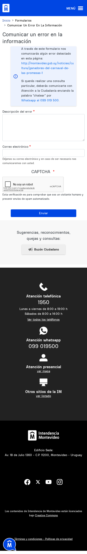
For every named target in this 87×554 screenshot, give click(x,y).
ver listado (43, 396)
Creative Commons (46, 515)
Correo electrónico (15, 147)
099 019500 (43, 346)
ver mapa (43, 371)
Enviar (43, 213)
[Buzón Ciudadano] (43, 249)
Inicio (6, 20)
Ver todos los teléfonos (43, 319)
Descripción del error (17, 111)
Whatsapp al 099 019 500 (40, 100)
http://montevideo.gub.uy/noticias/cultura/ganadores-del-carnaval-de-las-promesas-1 (47, 68)
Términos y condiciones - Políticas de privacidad (43, 538)
